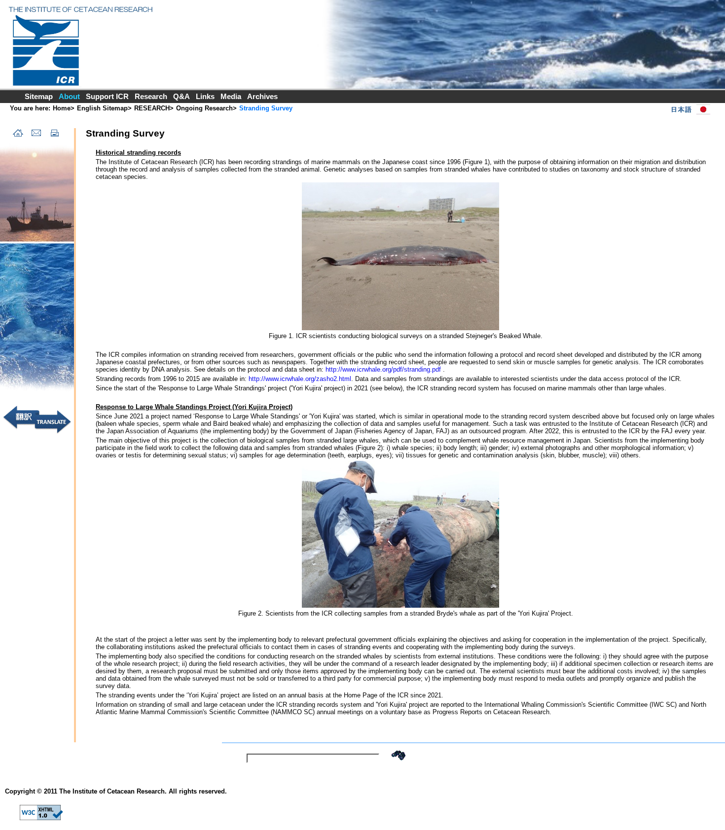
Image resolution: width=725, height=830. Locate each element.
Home (62, 108)
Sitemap (39, 97)
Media (230, 97)
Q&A (181, 97)
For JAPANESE (688, 109)
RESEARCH (152, 108)
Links (205, 97)
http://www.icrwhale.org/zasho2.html (300, 378)
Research (151, 97)
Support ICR (107, 97)
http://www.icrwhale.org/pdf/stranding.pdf (384, 369)
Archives (262, 97)
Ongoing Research (204, 108)
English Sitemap (102, 108)
